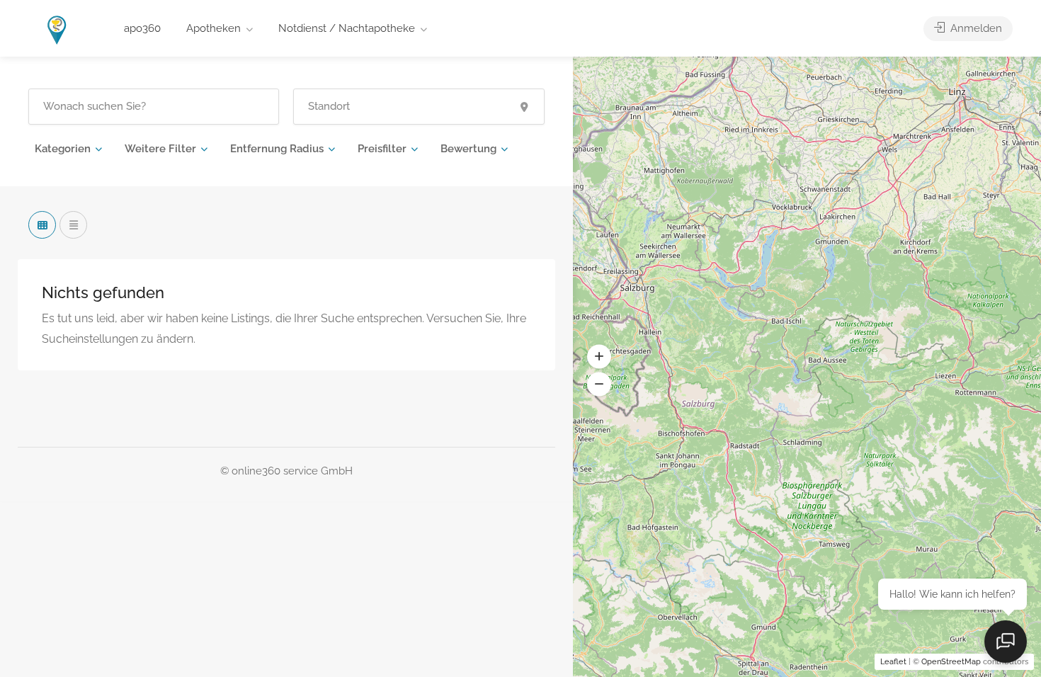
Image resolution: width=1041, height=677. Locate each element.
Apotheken (213, 28)
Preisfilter (382, 148)
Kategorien (63, 148)
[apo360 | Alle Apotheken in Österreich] (57, 29)
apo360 (142, 28)
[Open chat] (1005, 641)
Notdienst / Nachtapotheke (346, 28)
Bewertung (468, 148)
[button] (599, 357)
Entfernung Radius (277, 148)
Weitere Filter (160, 148)
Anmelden (975, 28)
